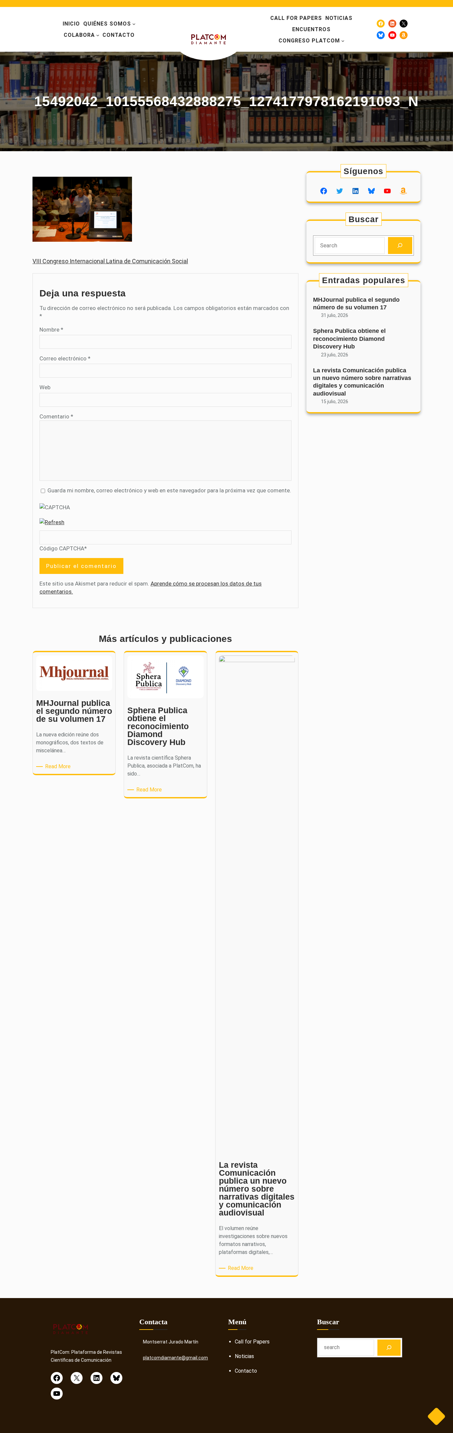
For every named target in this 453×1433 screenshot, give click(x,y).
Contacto (246, 1371)
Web (44, 387)
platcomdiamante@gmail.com (175, 1357)
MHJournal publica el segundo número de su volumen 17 (356, 303)
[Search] (400, 245)
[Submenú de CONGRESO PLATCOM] (343, 40)
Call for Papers (252, 1342)
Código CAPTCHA (61, 548)
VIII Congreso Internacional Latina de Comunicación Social (110, 261)
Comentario (56, 416)
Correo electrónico (65, 358)
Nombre (51, 329)
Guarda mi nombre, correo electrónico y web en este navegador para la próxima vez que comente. (169, 490)
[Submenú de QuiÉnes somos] (134, 24)
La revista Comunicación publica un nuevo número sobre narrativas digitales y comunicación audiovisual (362, 382)
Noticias (244, 1356)
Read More (59, 767)
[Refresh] (51, 522)
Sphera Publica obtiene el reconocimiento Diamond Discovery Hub (349, 339)
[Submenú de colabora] (97, 35)
